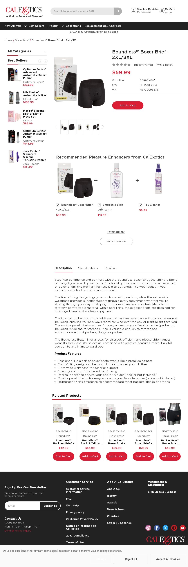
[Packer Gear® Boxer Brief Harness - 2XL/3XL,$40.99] (170, 414)
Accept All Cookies (168, 559)
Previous (40, 61)
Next (46, 61)
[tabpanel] (75, 189)
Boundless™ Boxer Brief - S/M (143, 442)
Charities (113, 516)
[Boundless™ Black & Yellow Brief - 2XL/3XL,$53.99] (90, 414)
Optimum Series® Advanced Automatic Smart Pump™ (35, 74)
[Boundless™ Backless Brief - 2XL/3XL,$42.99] (63, 414)
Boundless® (147, 80)
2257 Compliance (77, 535)
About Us (113, 488)
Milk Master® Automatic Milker (34, 94)
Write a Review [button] (164, 64)
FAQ (69, 498)
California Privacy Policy (82, 519)
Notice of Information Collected (81, 527)
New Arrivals (13, 25)
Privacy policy (75, 512)
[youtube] (183, 528)
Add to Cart (63, 456)
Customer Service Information (78, 490)
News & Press (115, 509)
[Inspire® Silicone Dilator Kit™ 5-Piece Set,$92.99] (14, 116)
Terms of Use (75, 542)
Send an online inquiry (18, 530)
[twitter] (165, 528)
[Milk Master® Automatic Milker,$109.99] (14, 98)
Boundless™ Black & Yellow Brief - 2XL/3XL (90, 442)
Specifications (88, 268)
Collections (73, 25)
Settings (100, 559)
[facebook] (157, 528)
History (112, 495)
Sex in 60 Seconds (119, 522)
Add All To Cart (116, 241)
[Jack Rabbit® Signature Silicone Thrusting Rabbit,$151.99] (14, 157)
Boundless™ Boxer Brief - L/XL (116, 442)
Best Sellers (36, 25)
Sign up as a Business (162, 491)
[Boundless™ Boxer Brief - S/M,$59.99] (143, 414)
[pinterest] (174, 528)
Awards (112, 502)
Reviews (110, 268)
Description (63, 268)
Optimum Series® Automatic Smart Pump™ (35, 133)
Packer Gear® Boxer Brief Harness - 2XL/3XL (170, 442)
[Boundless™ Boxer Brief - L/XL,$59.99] (116, 414)
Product (53, 25)
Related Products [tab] (66, 395)
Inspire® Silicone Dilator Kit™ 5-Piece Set (33, 113)
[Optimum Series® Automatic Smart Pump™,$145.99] (14, 136)
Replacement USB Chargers (102, 25)
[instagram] (148, 528)
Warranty (72, 505)
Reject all (131, 559)
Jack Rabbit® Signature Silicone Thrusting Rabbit (34, 155)
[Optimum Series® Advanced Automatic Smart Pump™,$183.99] (14, 75)
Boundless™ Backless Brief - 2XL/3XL (63, 442)
